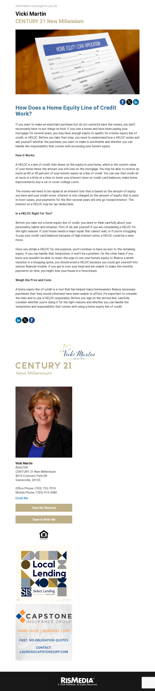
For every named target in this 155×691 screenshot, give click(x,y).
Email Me (22, 498)
